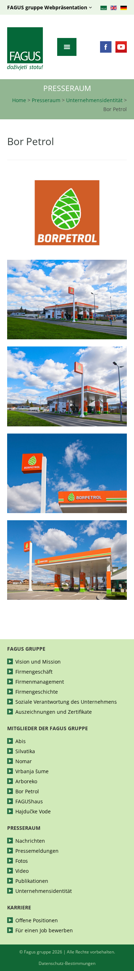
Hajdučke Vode (33, 811)
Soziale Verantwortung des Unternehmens (66, 702)
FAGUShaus (29, 801)
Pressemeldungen (37, 851)
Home (19, 100)
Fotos (21, 861)
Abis (20, 741)
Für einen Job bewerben (44, 930)
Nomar (23, 761)
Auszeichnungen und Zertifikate (53, 712)
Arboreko (26, 781)
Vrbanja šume (32, 771)
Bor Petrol (27, 791)
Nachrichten (30, 841)
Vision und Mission (38, 662)
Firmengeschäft (34, 672)
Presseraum (46, 100)
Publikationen (31, 881)
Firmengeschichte (36, 692)
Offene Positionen (36, 920)
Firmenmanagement (39, 682)
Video (22, 871)
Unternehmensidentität (94, 100)
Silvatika (25, 751)
